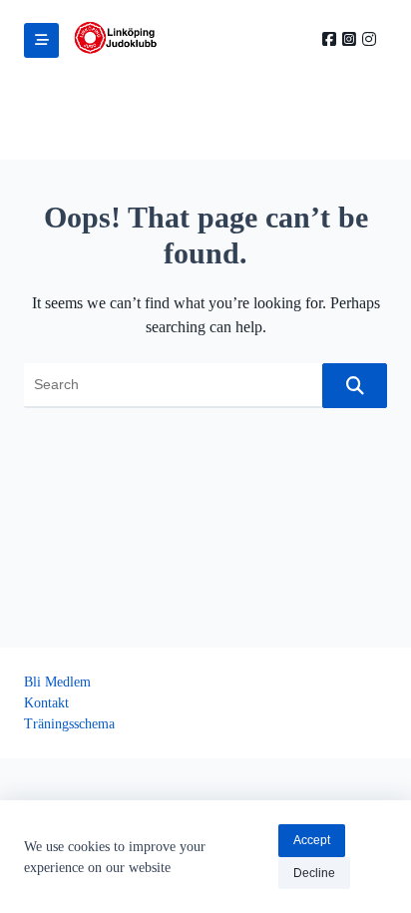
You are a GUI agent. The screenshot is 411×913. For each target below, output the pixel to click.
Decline (314, 873)
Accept (311, 840)
